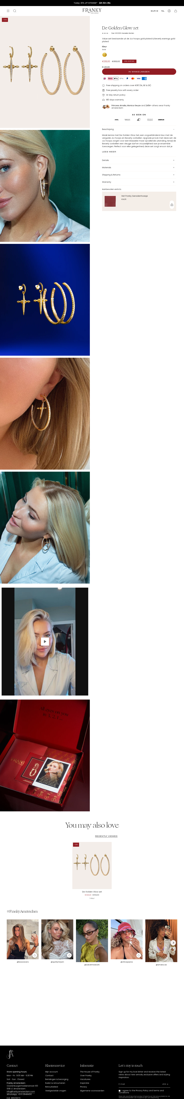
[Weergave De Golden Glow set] (45, 642)
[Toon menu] (8, 11)
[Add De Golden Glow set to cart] (34, 955)
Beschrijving (108, 129)
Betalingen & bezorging (56, 1079)
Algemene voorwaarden (92, 1090)
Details (105, 160)
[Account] (169, 11)
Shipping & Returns (111, 174)
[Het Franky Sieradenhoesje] (110, 201)
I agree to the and (141, 1091)
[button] (173, 942)
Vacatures (85, 1079)
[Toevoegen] (172, 205)
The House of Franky (90, 1071)
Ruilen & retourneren (55, 1083)
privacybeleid (160, 1096)
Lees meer (109, 152)
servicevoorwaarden (126, 1098)
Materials (106, 167)
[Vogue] (127, 120)
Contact (49, 1075)
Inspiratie (84, 1083)
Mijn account (51, 1071)
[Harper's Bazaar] (150, 120)
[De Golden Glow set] (92, 865)
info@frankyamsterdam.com (21, 1091)
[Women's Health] (161, 120)
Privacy (83, 1086)
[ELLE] (116, 120)
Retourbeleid (51, 1086)
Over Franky (86, 1075)
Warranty (106, 182)
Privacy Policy (142, 1090)
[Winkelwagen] (175, 11)
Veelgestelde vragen (55, 1090)
